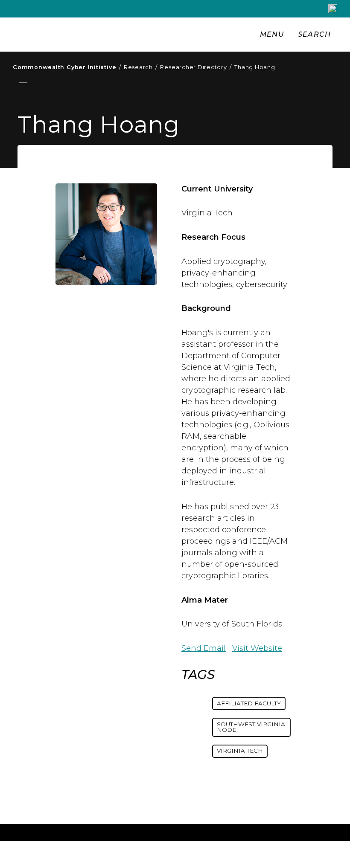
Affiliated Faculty (249, 703)
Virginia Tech (240, 750)
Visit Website (257, 648)
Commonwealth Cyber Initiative (67, 67)
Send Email (203, 648)
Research (141, 67)
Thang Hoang (254, 67)
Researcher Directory (196, 67)
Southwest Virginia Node (251, 727)
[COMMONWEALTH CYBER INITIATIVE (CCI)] (131, 34)
